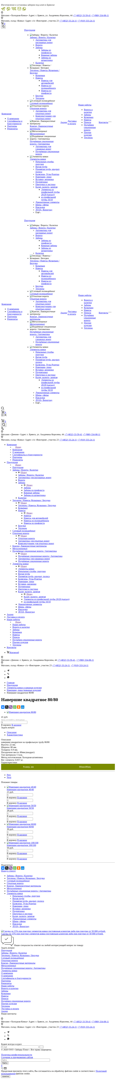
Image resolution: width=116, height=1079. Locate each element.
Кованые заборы (49, 55)
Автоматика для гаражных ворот (43, 147)
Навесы (39, 78)
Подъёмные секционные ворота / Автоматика (42, 142)
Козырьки (40, 75)
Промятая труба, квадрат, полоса (28, 901)
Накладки (40, 207)
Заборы (39, 47)
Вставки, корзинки (45, 179)
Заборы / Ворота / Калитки (43, 37)
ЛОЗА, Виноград (44, 210)
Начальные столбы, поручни (26, 896)
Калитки (40, 63)
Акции (63, 122)
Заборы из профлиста (46, 51)
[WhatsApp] (14, 707)
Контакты (103, 122)
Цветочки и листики (45, 184)
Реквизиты (12, 128)
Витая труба (41, 166)
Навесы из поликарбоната (48, 86)
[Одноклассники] (18, 707)
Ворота (39, 45)
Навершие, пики (43, 177)
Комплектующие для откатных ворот (46, 117)
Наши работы (84, 105)
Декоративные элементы (47, 202)
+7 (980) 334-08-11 (100, 15)
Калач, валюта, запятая (46, 187)
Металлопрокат (37, 134)
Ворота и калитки (88, 110)
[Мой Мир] (22, 707)
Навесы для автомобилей (47, 81)
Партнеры (12, 126)
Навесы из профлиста (46, 91)
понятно (5, 1076)
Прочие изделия (88, 133)
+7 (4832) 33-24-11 (68, 21)
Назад (18, 447)
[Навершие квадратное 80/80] (21, 712)
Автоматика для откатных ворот (43, 112)
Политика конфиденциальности (16, 1055)
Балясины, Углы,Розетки (47, 174)
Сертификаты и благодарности (14, 122)
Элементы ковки (38, 159)
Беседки (39, 96)
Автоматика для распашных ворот (44, 41)
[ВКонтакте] (3, 707)
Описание (12, 732)
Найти (4, 1063)
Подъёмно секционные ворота (90, 127)
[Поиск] (3, 26)
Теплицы (40, 98)
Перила (87, 122)
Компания (6, 114)
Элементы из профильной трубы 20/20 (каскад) (50, 192)
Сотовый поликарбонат (41, 103)
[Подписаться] (41, 1046)
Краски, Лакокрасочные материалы (24, 886)
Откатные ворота (38, 108)
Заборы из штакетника (47, 58)
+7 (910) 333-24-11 (86, 21)
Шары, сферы (42, 205)
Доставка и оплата (72, 122)
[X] (6, 707)
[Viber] (8, 674)
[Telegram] (8, 671)
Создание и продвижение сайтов (17, 1057)
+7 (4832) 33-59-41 (82, 15)
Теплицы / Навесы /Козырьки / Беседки (37, 505)
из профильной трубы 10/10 (48, 198)
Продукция (29, 30)
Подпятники (42, 182)
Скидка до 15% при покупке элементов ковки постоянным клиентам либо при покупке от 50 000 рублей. (52, 934)
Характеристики (15, 735)
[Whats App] (8, 678)
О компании (13, 118)
